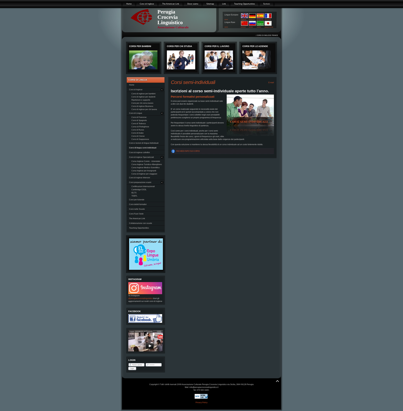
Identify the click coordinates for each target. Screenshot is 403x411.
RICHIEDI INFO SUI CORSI (188, 151)
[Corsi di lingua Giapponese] (268, 25)
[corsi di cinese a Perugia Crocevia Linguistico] (244, 25)
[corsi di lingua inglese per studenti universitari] (181, 69)
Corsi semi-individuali (193, 82)
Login (132, 368)
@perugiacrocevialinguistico (140, 298)
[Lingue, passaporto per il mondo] (149, 351)
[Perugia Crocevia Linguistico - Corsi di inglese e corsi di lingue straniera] (141, 25)
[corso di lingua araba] (260, 25)
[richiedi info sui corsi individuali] (250, 115)
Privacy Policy (201, 402)
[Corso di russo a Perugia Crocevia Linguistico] (252, 25)
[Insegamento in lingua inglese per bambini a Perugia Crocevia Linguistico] (143, 69)
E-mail (271, 82)
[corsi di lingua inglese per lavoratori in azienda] (219, 69)
